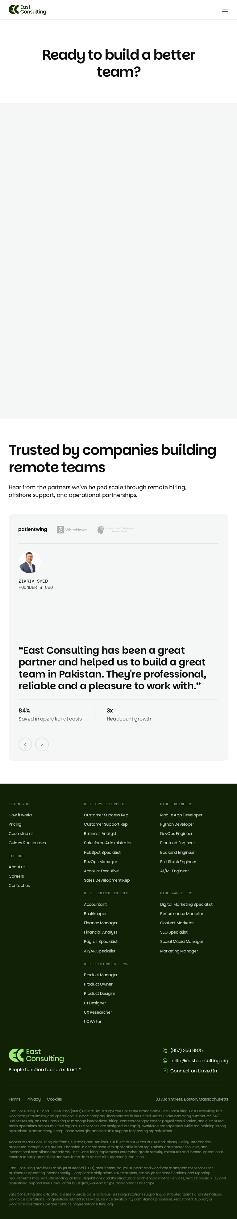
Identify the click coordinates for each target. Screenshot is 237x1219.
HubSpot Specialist (102, 852)
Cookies (54, 1099)
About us (17, 867)
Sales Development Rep (107, 880)
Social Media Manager (181, 941)
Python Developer (177, 824)
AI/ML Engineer (174, 871)
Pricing (15, 824)
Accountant (95, 904)
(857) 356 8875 (186, 1050)
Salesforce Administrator (108, 843)
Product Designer (100, 993)
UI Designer (95, 1003)
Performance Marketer (181, 914)
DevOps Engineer (176, 833)
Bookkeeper (95, 914)
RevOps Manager (100, 862)
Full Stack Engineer (178, 862)
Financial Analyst (100, 932)
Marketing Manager (179, 951)
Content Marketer (177, 923)
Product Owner (98, 984)
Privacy (34, 1099)
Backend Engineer (177, 852)
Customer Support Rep (106, 824)
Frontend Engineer (177, 843)
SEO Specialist (173, 932)
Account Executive (101, 871)
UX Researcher (98, 1012)
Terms (14, 1099)
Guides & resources (27, 843)
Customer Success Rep (106, 815)
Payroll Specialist (100, 941)
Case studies (21, 833)
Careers (16, 876)
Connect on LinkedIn (193, 1070)
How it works (20, 815)
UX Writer (93, 1021)
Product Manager (101, 975)
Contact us (19, 885)
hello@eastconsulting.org (199, 1060)
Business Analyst (100, 833)
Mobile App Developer (181, 815)
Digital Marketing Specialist (186, 904)
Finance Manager (101, 923)
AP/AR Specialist (99, 951)
